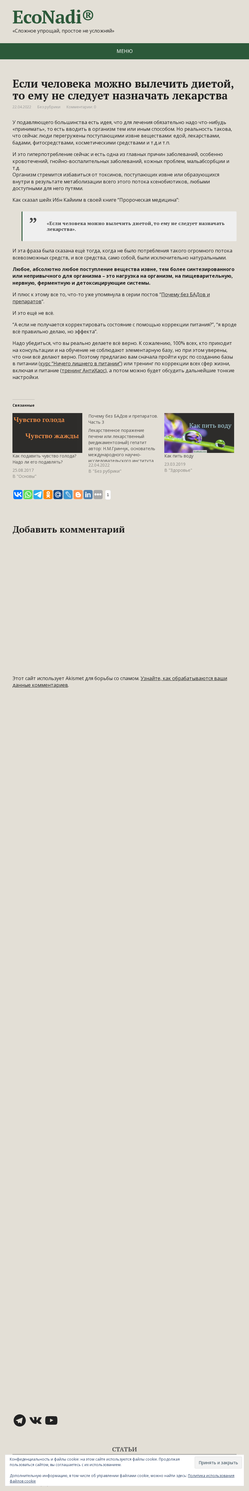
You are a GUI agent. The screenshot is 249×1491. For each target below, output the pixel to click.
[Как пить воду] (199, 433)
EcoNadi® (53, 16)
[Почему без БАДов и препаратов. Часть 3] (126, 443)
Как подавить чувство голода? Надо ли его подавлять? (44, 459)
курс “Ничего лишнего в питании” (80, 363)
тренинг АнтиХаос (83, 370)
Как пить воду (178, 456)
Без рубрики (48, 106)
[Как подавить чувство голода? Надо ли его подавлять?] (47, 433)
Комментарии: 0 (81, 106)
